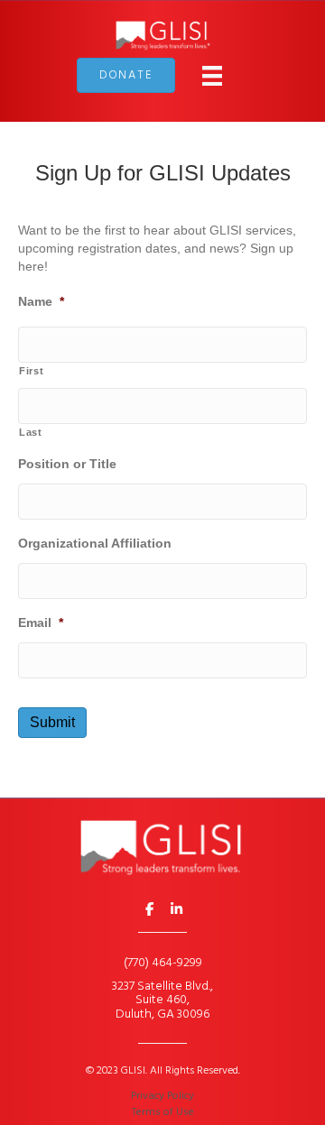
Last (30, 432)
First (31, 370)
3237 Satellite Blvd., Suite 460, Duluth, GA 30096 (162, 1000)
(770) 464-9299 (163, 963)
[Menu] (212, 76)
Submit (52, 722)
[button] (149, 908)
